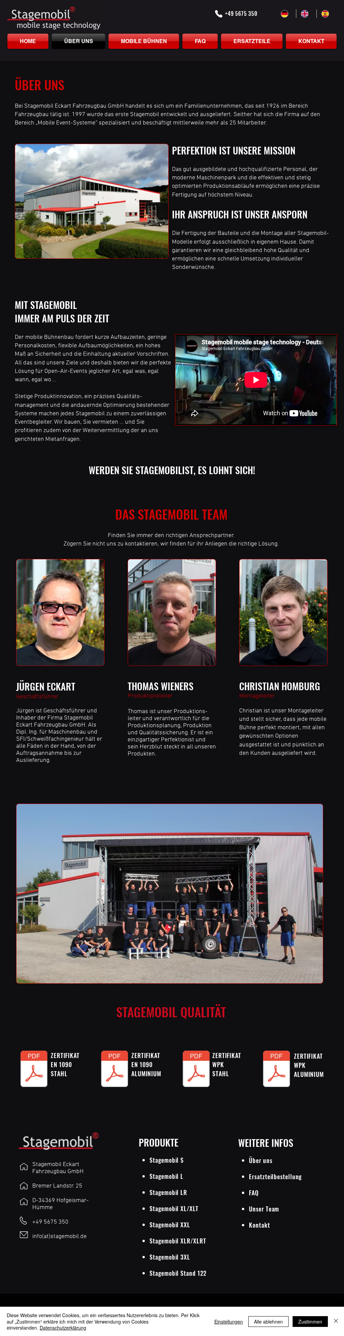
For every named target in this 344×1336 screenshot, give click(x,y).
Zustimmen (310, 1321)
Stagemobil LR (168, 1192)
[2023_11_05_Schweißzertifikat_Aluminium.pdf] (114, 1069)
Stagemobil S (166, 1160)
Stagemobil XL (168, 1208)
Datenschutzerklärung (63, 1327)
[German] (286, 13)
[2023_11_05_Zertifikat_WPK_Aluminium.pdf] (276, 1069)
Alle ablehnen (268, 1321)
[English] (306, 13)
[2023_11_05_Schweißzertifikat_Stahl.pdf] (34, 1069)
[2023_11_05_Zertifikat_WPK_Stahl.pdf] (196, 1069)
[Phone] (218, 13)
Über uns (260, 1160)
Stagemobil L (166, 1176)
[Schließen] (336, 1321)
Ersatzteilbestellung (275, 1176)
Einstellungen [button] (228, 1321)
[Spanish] (326, 13)
